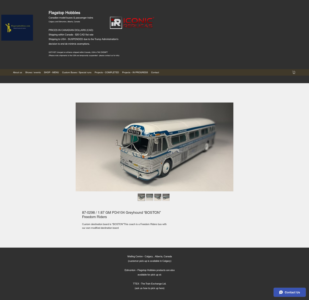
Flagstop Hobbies (64, 12)
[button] (294, 72)
